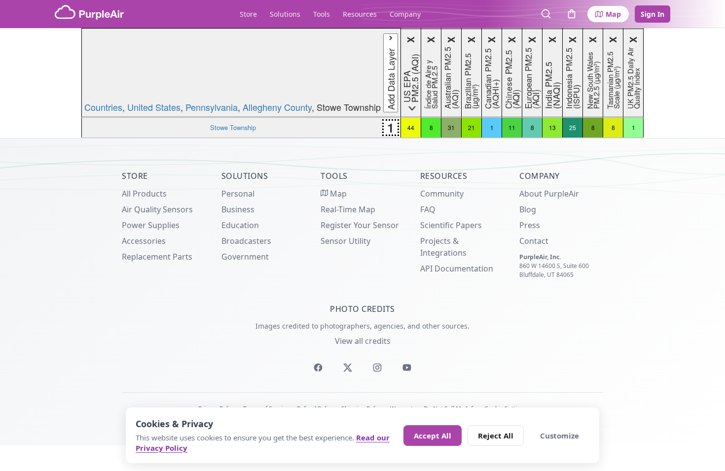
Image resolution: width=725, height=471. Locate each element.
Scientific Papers (451, 225)
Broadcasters (246, 241)
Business (237, 209)
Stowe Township (233, 127)
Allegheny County (277, 107)
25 (572, 127)
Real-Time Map (348, 209)
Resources (360, 14)
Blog (527, 209)
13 (552, 127)
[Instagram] (377, 367)
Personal (237, 193)
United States (154, 107)
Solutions (285, 14)
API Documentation (456, 268)
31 (451, 127)
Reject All (495, 435)
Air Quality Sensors (157, 209)
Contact (533, 241)
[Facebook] (318, 367)
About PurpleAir (549, 193)
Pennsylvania (211, 107)
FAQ (427, 209)
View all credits (363, 341)
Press (529, 225)
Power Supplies (151, 225)
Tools (321, 14)
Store (248, 14)
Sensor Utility (345, 241)
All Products (144, 193)
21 (471, 127)
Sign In (652, 14)
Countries (103, 107)
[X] (348, 367)
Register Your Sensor (360, 225)
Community (442, 193)
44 (410, 127)
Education (240, 225)
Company (405, 14)
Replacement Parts (157, 256)
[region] (362, 83)
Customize (559, 435)
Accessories (144, 241)
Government (245, 256)
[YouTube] (407, 367)
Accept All (432, 435)
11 (511, 127)
